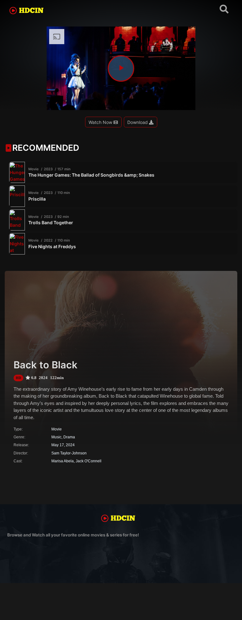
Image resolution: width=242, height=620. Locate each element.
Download (138, 122)
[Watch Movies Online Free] (29, 11)
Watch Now (101, 122)
